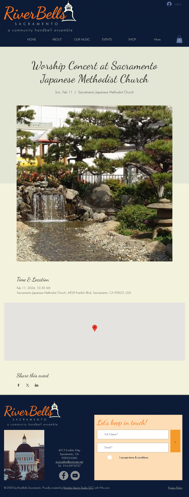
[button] (179, 39)
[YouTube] (75, 475)
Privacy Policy (175, 487)
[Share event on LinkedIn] (36, 385)
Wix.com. (104, 487)
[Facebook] (63, 475)
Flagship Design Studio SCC (78, 487)
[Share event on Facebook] (18, 385)
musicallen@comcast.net (69, 462)
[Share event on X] (27, 385)
